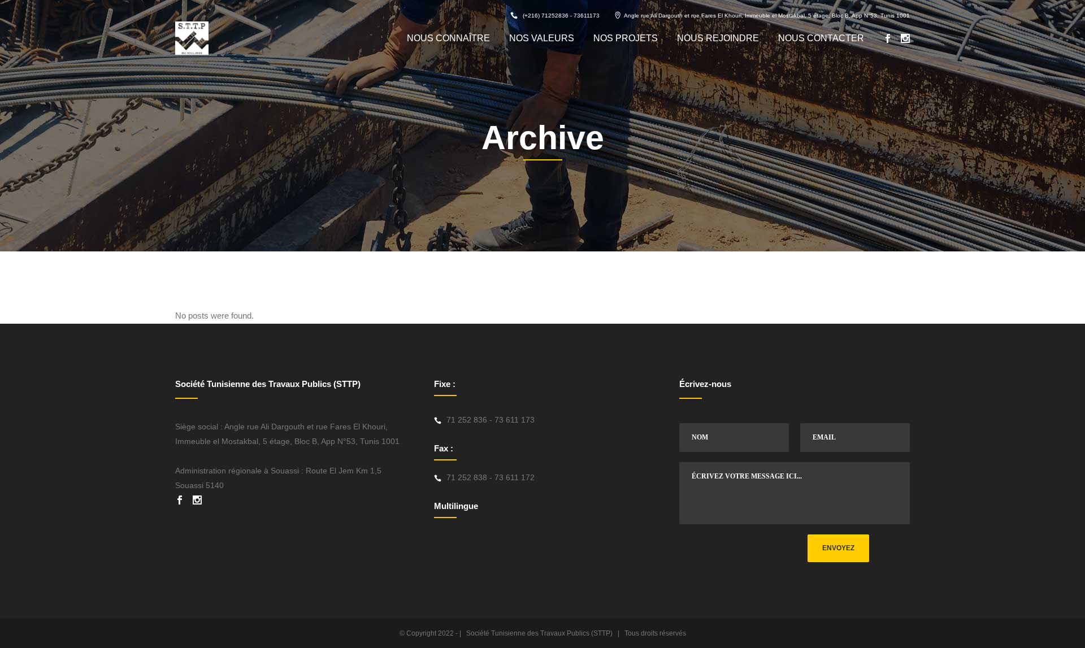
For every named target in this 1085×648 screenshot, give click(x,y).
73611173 (587, 15)
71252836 (554, 15)
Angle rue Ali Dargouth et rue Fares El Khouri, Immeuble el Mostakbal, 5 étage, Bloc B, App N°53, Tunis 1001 (767, 15)
